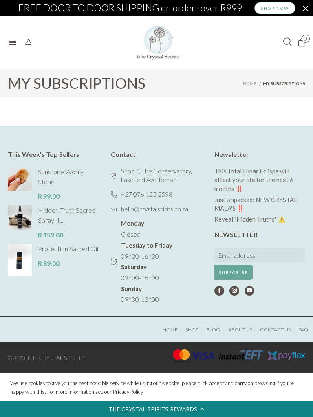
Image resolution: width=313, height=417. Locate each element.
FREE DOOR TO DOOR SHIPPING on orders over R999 (130, 8)
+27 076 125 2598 (146, 194)
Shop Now (275, 8)
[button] (156, 409)
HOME (170, 330)
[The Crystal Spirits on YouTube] (249, 291)
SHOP (191, 330)
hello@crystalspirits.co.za (154, 209)
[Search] (28, 42)
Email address (237, 255)
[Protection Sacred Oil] (20, 260)
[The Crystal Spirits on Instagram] (234, 291)
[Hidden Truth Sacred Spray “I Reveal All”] (20, 217)
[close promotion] (305, 8)
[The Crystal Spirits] (158, 42)
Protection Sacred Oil (68, 248)
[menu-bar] (14, 42)
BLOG (213, 330)
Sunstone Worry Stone (61, 177)
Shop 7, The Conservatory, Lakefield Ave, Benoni (156, 175)
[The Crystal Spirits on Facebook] (219, 291)
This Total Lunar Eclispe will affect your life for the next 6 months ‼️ (253, 179)
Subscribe (233, 272)
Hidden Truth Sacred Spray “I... (67, 215)
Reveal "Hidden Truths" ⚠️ (250, 219)
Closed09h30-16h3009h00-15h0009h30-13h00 (146, 261)
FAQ (303, 330)
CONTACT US (275, 330)
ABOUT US (240, 330)
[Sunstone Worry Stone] (20, 179)
